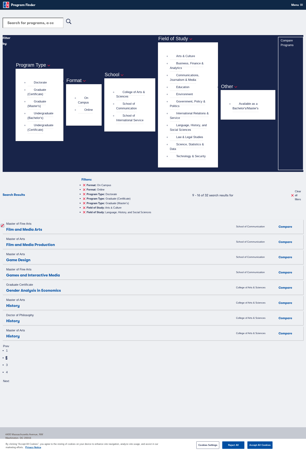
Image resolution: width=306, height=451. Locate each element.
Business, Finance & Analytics (186, 65)
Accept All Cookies (259, 445)
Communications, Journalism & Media (184, 77)
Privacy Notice (33, 447)
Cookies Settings (207, 445)
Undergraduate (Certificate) (40, 127)
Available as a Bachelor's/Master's (246, 106)
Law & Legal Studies (189, 137)
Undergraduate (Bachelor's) (40, 115)
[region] (153, 445)
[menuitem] (41, 82)
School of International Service (129, 118)
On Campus (83, 100)
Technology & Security (191, 156)
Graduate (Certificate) (36, 92)
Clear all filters (298, 195)
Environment (184, 94)
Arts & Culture (185, 56)
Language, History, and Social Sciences (188, 127)
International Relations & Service (189, 115)
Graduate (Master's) (36, 104)
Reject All (233, 445)
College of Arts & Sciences (130, 94)
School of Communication (126, 106)
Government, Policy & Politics (187, 104)
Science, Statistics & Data (187, 146)
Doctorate (40, 82)
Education (182, 87)
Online (88, 109)
